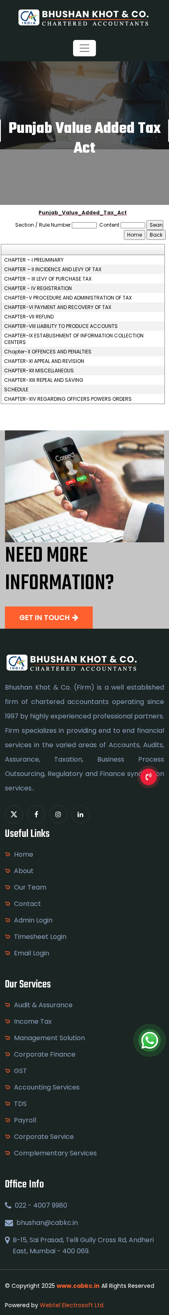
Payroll (25, 1120)
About (24, 871)
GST (20, 1071)
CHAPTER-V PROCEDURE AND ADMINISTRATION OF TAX (68, 298)
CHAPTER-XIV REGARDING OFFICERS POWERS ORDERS (68, 399)
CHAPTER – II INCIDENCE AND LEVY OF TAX (52, 269)
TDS (20, 1103)
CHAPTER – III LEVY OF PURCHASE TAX (47, 279)
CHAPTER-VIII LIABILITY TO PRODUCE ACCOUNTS (61, 326)
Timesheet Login (40, 936)
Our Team (30, 887)
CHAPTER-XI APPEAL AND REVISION (44, 361)
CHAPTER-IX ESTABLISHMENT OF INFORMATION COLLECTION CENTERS (74, 339)
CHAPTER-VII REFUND (29, 317)
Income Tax (33, 1021)
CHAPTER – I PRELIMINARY (34, 260)
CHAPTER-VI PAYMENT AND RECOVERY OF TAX (57, 307)
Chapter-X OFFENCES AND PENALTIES (47, 351)
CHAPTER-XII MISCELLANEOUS (39, 370)
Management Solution (49, 1038)
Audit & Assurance (43, 1005)
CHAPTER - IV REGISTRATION (38, 288)
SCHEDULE (16, 389)
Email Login (31, 953)
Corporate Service (44, 1136)
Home (23, 854)
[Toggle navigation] (84, 48)
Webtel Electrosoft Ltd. (72, 1305)
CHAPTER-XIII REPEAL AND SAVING (43, 380)
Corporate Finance (44, 1054)
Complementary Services (55, 1153)
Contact (27, 903)
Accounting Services (47, 1087)
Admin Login (33, 920)
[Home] (85, 17)
